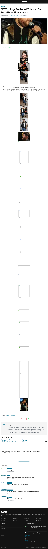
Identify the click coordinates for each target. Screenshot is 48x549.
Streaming (3, 528)
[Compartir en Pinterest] (7, 47)
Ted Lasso (10, 497)
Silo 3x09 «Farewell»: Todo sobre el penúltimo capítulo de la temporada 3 (20, 477)
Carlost (4, 512)
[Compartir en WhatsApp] (9, 47)
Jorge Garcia (12, 415)
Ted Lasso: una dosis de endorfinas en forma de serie (17, 498)
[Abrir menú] (46, 2)
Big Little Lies (10, 490)
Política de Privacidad (42, 547)
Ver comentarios (24, 460)
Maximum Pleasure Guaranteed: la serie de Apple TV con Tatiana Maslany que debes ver (39, 540)
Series (2, 526)
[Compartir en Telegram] (12, 47)
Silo (8, 475)
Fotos (7, 415)
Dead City (9, 468)
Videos (2, 533)
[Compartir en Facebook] (2, 47)
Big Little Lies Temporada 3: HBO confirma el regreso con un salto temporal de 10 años (23, 491)
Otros (3, 6)
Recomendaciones (4, 530)
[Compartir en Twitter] (4, 47)
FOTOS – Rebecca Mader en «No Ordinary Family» (31, 451)
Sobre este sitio (34, 547)
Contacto (27, 547)
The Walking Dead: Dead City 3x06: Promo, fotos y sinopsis (17, 470)
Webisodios (3, 535)
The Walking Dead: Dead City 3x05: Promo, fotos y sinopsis (17, 484)
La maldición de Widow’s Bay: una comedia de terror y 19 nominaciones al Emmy (39, 533)
